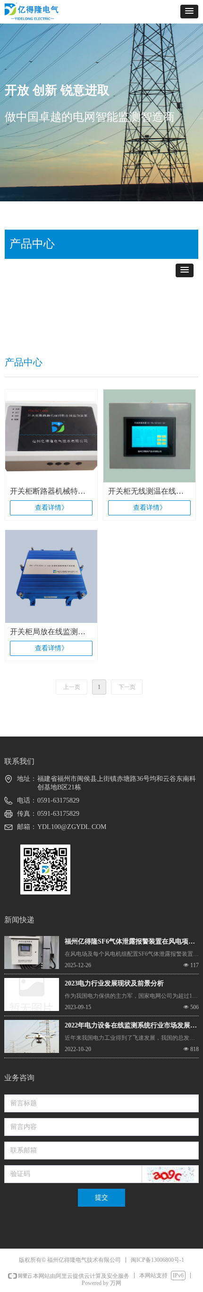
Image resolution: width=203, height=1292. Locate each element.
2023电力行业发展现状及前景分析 (114, 983)
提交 (101, 1197)
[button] (189, 11)
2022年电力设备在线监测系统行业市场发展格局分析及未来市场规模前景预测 (131, 1026)
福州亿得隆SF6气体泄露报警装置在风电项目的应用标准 (130, 942)
